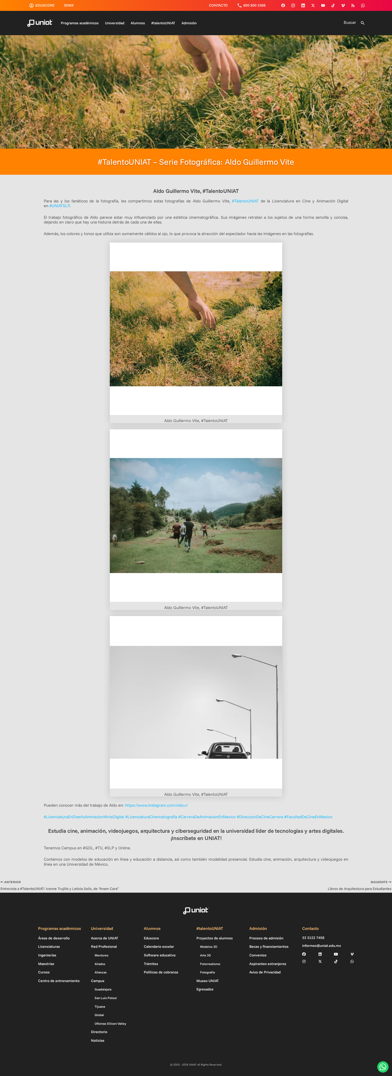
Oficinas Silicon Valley (110, 1024)
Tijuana (100, 1007)
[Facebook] (283, 5)
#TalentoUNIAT (245, 201)
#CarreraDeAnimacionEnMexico (207, 816)
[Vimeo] (343, 5)
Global (99, 1015)
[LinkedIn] (320, 954)
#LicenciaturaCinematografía (151, 816)
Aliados (100, 964)
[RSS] (353, 5)
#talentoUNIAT (163, 23)
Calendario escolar (159, 946)
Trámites (151, 963)
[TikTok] (333, 5)
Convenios (258, 955)
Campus (97, 980)
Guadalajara (103, 989)
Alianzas (101, 972)
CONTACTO (218, 5)
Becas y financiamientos (269, 946)
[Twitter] (313, 5)
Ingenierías (47, 955)
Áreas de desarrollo (54, 938)
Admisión (189, 23)
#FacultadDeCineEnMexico (308, 816)
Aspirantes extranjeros (267, 963)
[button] (363, 23)
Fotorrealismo (210, 964)
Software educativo (160, 955)
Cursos (44, 972)
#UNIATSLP (59, 205)
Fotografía (207, 972)
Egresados (204, 989)
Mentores (101, 955)
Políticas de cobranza (161, 972)
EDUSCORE (44, 5)
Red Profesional (104, 946)
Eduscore (151, 938)
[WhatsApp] (363, 5)
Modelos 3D (208, 947)
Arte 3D (205, 955)
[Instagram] (293, 5)
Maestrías (46, 963)
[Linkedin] (303, 5)
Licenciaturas (49, 946)
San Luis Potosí (106, 998)
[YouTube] (323, 5)
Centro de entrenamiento (59, 980)
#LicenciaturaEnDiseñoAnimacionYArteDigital (84, 816)
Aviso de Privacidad (265, 972)
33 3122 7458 (313, 938)
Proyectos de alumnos (214, 938)
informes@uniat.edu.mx (321, 945)
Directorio (99, 1031)
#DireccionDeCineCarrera (260, 816)
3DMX (69, 5)
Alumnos (138, 23)
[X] (320, 961)
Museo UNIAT (207, 980)
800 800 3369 (254, 5)
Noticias (97, 1040)
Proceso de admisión (266, 938)
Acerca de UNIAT (104, 938)
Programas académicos (80, 23)
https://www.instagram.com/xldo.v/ (156, 805)
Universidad (114, 23)
